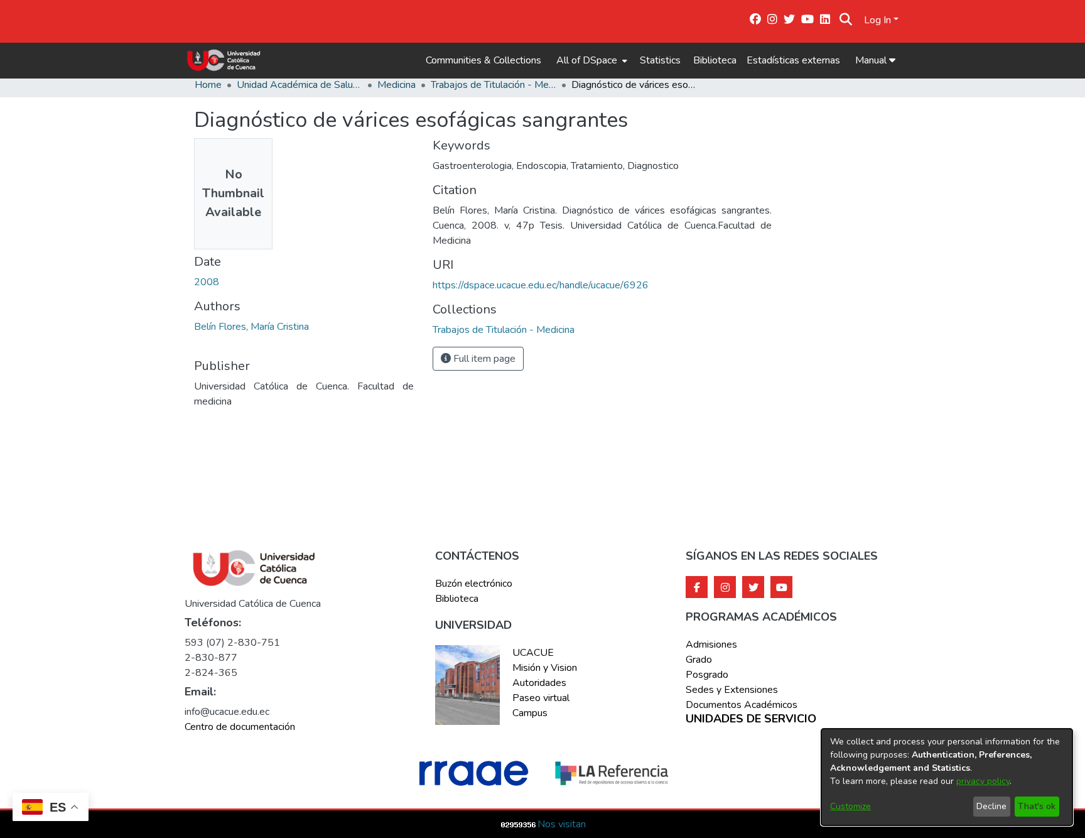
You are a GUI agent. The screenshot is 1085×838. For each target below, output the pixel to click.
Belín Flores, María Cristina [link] (251, 327)
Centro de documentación (240, 727)
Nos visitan (561, 824)
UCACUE (533, 653)
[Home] (224, 60)
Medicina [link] (396, 85)
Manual (872, 60)
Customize (850, 806)
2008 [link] (206, 282)
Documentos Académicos (741, 705)
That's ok (1036, 806)
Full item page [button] (483, 359)
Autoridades (539, 683)
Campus (530, 713)
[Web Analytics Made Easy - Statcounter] (518, 824)
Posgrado (707, 675)
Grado (699, 660)
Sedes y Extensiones (732, 690)
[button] (846, 20)
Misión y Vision (544, 668)
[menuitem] (590, 60)
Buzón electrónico (473, 583)
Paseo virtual (540, 698)
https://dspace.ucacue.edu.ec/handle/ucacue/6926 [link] (541, 285)
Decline (991, 806)
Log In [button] (878, 20)
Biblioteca (715, 60)
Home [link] (208, 85)
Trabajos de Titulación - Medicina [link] (493, 85)
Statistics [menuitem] (660, 60)
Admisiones (711, 644)
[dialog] (946, 777)
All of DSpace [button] (586, 60)
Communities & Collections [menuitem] (483, 60)
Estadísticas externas (793, 60)
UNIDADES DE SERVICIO (751, 719)
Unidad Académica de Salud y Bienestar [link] (299, 85)
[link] (504, 330)
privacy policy (983, 781)
